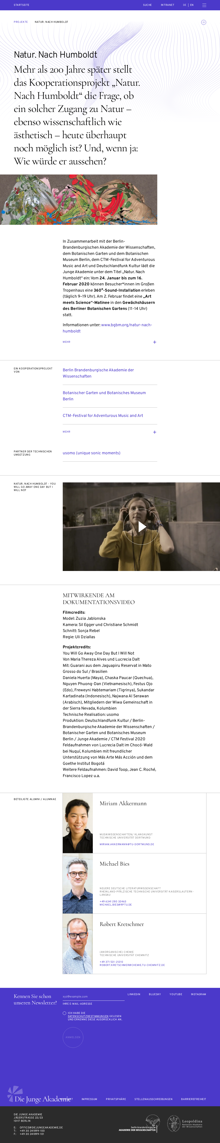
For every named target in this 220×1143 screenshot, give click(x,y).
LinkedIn (134, 994)
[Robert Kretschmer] (78, 944)
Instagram (198, 994)
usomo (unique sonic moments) (92, 453)
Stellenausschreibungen (153, 1099)
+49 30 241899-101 (32, 1134)
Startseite (21, 5)
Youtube (176, 994)
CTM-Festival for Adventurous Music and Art (103, 415)
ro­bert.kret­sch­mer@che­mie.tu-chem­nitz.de (132, 965)
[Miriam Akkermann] (78, 823)
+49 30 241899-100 (32, 1131)
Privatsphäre (116, 1099)
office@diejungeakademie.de (41, 1127)
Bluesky (155, 994)
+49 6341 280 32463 (113, 901)
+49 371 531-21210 (111, 962)
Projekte (21, 22)
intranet (167, 5)
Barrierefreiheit (193, 1099)
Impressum (89, 1099)
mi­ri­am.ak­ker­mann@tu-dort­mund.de (127, 844)
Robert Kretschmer (122, 924)
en (192, 5)
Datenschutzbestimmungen (88, 1016)
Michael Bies (114, 863)
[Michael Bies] (78, 883)
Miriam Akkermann (123, 803)
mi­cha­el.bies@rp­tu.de (116, 905)
